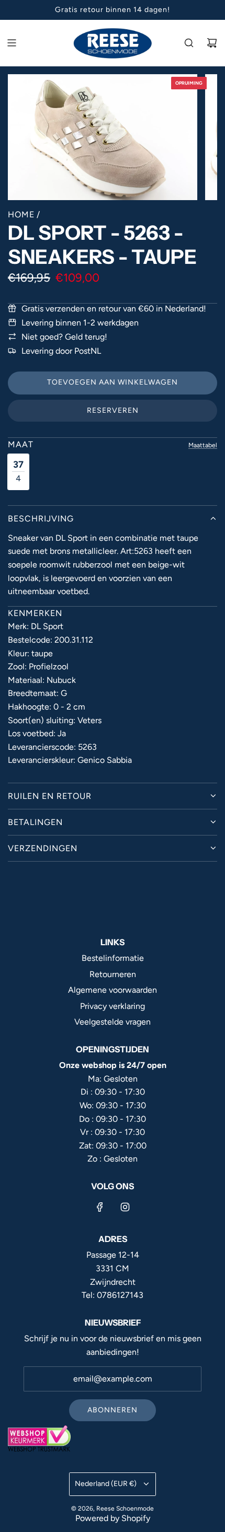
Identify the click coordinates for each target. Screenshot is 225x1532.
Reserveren (113, 410)
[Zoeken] (188, 42)
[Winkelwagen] (211, 42)
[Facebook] (99, 1207)
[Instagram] (125, 1207)
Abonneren (112, 1410)
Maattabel (202, 445)
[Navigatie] (11, 42)
